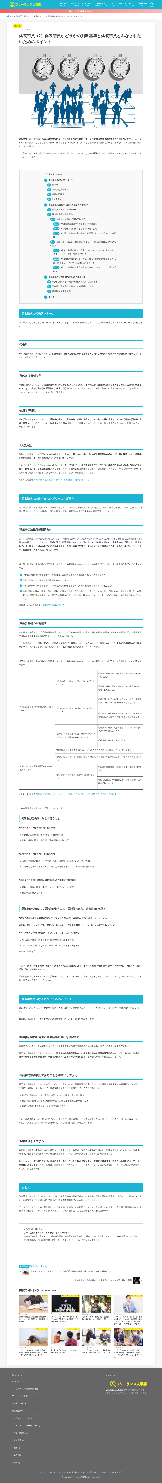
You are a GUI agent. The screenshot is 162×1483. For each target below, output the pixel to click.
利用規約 (105, 1472)
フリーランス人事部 (114, 1390)
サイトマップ (116, 1472)
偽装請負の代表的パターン (59, 180)
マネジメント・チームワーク (28, 1426)
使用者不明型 (56, 194)
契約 (17, 1455)
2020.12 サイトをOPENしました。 (81, 11)
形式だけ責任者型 (58, 189)
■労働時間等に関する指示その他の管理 (75, 228)
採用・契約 (20, 1403)
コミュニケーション (24, 1418)
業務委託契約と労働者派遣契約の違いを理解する (73, 281)
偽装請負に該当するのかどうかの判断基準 (66, 205)
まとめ (50, 297)
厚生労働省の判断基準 (60, 214)
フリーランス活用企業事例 (26, 1389)
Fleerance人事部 (80, 1477)
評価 (17, 1463)
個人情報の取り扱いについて (74, 1472)
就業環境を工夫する (59, 291)
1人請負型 (54, 199)
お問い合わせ (93, 1472)
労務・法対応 (21, 1433)
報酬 (17, 1448)
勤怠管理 (19, 1440)
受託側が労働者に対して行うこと (69, 219)
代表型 (53, 185)
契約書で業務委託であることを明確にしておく (72, 286)
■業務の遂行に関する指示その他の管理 (75, 224)
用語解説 (17, 26)
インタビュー (19, 1381)
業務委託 (35, 1266)
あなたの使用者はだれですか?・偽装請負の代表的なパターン (62, 480)
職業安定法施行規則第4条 (62, 209)
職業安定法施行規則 (52, 605)
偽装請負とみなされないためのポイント (65, 277)
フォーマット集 (20, 1396)
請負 (44, 1266)
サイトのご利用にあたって (50, 1472)
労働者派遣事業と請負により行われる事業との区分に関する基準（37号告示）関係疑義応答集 (75, 794)
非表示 (58, 174)
